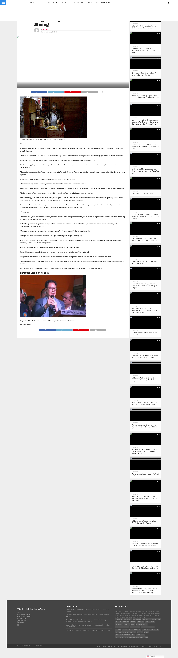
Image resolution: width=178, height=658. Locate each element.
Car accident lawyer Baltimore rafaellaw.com (132, 637)
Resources (20, 622)
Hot (146, 622)
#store (118, 632)
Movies (152, 622)
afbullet (45, 29)
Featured (119, 619)
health (127, 624)
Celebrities (137, 619)
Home (32, 2)
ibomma (139, 632)
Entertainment (77, 2)
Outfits (125, 632)
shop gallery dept (147, 627)
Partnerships (21, 620)
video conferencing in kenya (125, 634)
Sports (56, 2)
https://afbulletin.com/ (150, 629)
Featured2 (127, 619)
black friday (136, 629)
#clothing (119, 624)
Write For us (21, 618)
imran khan (126, 629)
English (152, 656)
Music (146, 632)
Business (65, 2)
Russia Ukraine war (122, 627)
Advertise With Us (23, 614)
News (48, 2)
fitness (118, 629)
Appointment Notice (24, 616)
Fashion (89, 2)
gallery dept (135, 627)
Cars (132, 624)
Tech (96, 2)
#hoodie (132, 632)
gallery (118, 622)
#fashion (140, 622)
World (40, 2)
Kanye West (140, 634)
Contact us (105, 2)
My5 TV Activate (141, 624)
